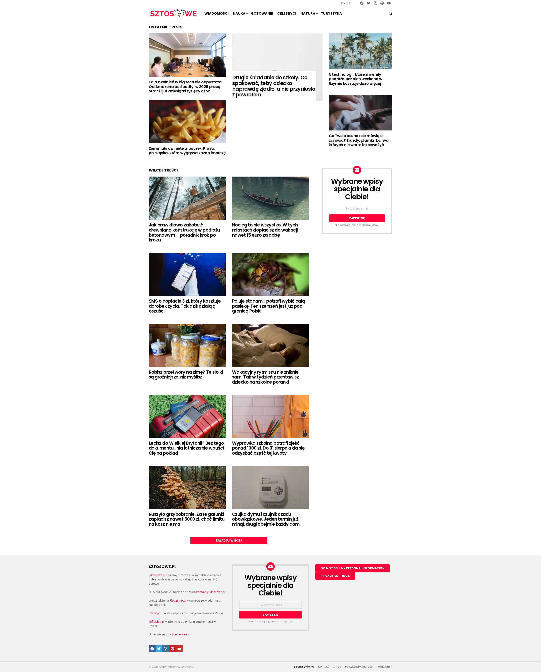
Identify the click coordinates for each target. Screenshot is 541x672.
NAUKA (239, 13)
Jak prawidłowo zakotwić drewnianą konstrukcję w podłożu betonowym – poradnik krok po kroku (184, 232)
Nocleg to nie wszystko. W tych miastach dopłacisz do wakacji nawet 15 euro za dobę (265, 230)
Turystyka (331, 13)
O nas (337, 666)
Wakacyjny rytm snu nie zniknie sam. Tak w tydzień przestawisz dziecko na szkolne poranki (265, 377)
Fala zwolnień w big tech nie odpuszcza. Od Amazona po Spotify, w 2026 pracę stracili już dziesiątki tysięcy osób (185, 86)
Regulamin (384, 666)
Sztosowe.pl (157, 575)
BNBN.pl (154, 613)
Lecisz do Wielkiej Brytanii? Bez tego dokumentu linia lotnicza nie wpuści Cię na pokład (186, 448)
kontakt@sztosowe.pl (210, 592)
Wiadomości (216, 13)
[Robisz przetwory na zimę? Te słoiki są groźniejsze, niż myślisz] (187, 345)
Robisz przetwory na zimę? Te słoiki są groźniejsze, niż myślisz (186, 374)
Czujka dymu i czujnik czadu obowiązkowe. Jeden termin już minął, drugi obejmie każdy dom (265, 519)
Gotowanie (262, 13)
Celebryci (286, 13)
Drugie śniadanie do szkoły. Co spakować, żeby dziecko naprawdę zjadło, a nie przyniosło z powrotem (273, 86)
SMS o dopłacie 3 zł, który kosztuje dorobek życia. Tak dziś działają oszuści (185, 306)
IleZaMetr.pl (156, 621)
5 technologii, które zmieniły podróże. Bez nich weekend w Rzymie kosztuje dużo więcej (355, 79)
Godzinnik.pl (178, 600)
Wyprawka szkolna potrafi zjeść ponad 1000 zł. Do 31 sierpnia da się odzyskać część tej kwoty (268, 448)
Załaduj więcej (229, 540)
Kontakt (346, 3)
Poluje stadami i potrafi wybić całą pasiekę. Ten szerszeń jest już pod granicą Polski (268, 306)
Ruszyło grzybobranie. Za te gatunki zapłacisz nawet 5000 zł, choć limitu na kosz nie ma (186, 519)
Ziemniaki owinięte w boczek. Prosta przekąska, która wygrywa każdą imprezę (187, 151)
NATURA (308, 13)
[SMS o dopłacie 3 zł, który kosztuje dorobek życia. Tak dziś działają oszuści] (187, 274)
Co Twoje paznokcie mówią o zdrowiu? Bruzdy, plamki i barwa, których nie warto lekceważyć (359, 140)
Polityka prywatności (359, 666)
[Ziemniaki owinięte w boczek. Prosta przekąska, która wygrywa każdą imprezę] (187, 121)
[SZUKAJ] (390, 13)
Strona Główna (304, 666)
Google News (180, 634)
